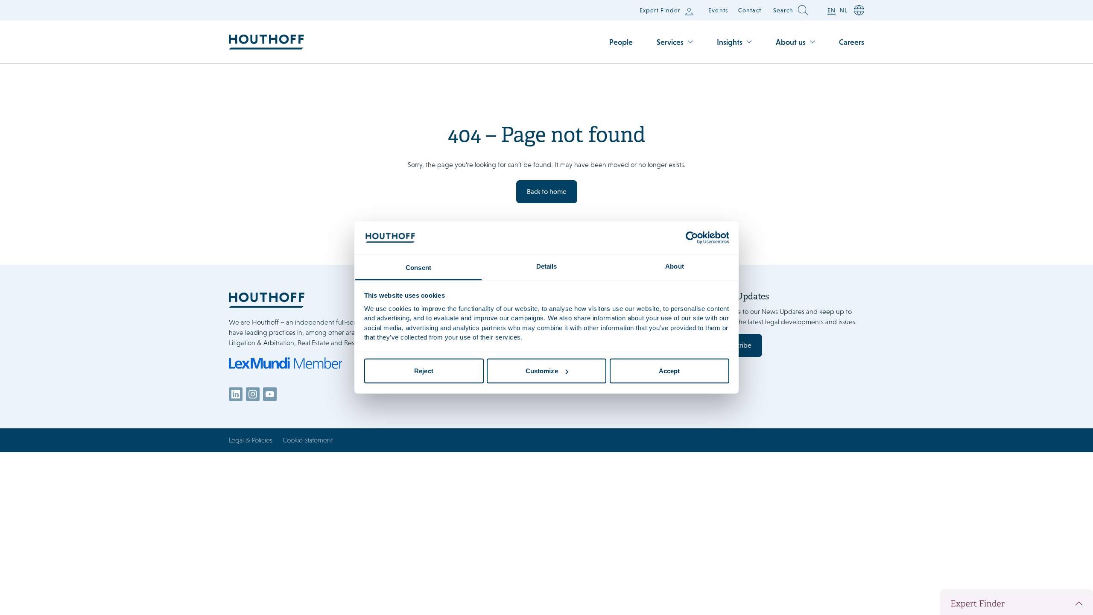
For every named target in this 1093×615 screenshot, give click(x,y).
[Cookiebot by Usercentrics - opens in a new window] (692, 237)
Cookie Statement (308, 440)
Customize (542, 371)
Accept (669, 371)
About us (791, 42)
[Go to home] (266, 42)
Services (670, 42)
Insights (729, 42)
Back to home (547, 191)
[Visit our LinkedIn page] (236, 394)
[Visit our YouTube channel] (270, 394)
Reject (423, 371)
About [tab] (674, 265)
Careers (851, 42)
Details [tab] (546, 265)
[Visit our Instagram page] (253, 394)
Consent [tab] (418, 267)
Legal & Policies (250, 440)
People (621, 42)
